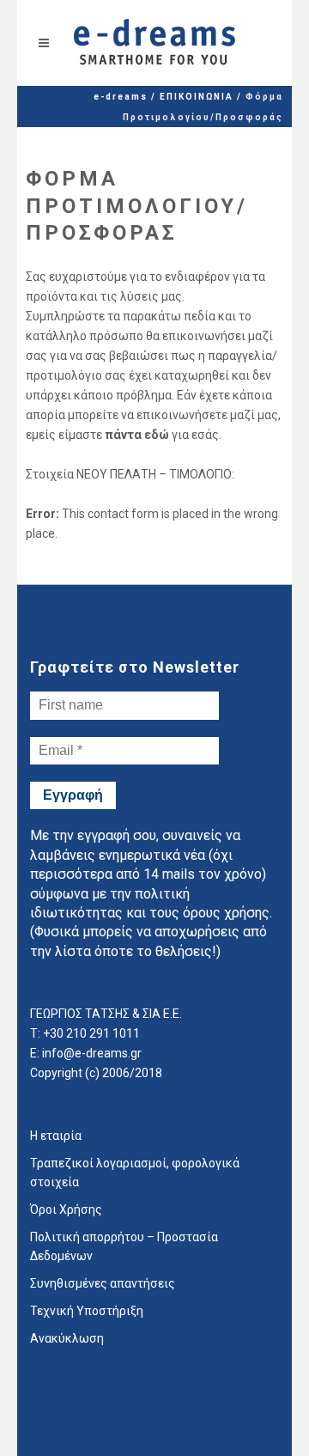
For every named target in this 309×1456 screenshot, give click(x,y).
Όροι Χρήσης (66, 1209)
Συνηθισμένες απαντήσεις (102, 1283)
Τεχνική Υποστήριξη (86, 1311)
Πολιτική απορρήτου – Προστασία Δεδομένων (124, 1246)
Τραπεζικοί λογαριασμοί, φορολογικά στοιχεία (134, 1172)
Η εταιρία (56, 1135)
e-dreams (121, 96)
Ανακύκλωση (67, 1338)
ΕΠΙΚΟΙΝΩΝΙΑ (196, 96)
